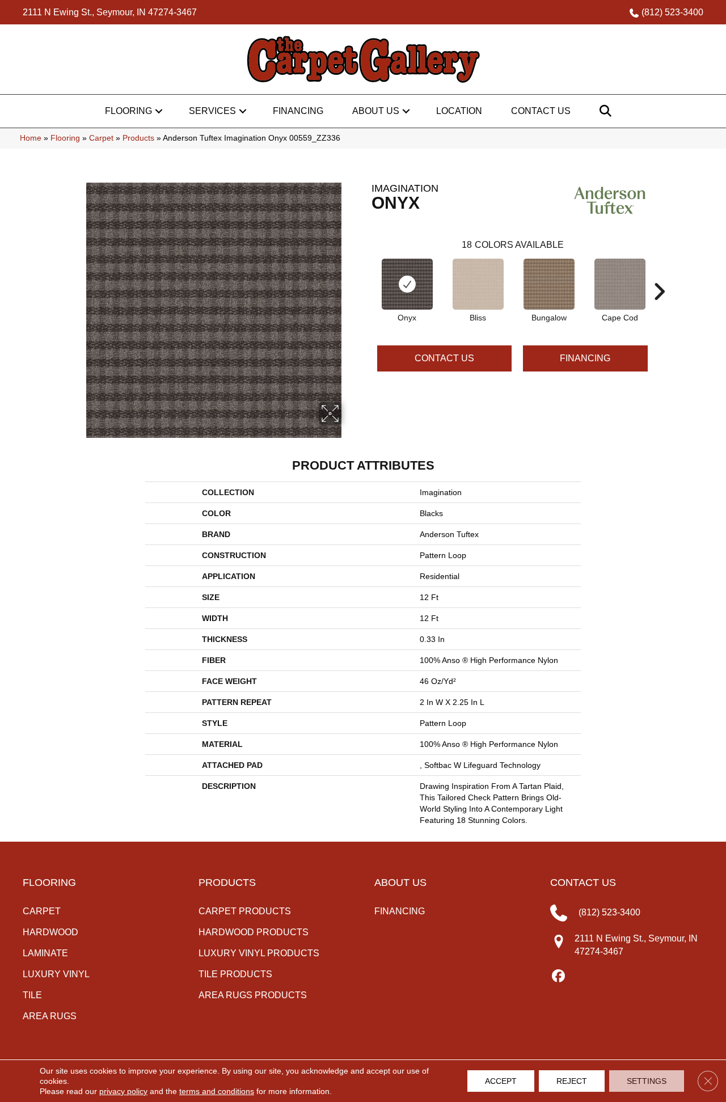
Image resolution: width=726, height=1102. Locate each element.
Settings (646, 1081)
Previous (365, 274)
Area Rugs (50, 1016)
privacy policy (123, 1091)
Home (30, 138)
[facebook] (558, 976)
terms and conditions (216, 1091)
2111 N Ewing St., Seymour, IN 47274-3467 (110, 12)
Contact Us (541, 111)
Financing (298, 111)
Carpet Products (245, 911)
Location (459, 111)
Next (659, 274)
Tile (32, 995)
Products (138, 138)
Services (212, 111)
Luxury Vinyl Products (259, 953)
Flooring (128, 111)
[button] (159, 111)
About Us (375, 111)
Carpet (101, 138)
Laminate (45, 953)
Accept (501, 1081)
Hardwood (50, 932)
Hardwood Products (254, 932)
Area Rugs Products (253, 995)
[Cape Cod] (620, 284)
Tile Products (235, 974)
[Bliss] (478, 284)
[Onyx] (407, 284)
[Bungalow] (549, 284)
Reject (571, 1081)
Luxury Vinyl (56, 974)
